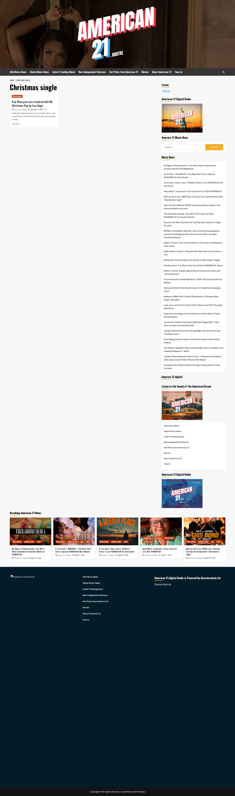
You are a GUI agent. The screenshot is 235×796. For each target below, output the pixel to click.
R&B (87, 542)
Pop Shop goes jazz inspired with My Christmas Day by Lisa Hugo (32, 104)
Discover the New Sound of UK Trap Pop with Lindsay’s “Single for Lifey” (192, 224)
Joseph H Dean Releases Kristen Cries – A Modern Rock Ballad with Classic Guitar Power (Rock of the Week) (192, 358)
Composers (147, 538)
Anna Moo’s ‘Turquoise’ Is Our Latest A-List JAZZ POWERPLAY (193, 191)
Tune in (178, 72)
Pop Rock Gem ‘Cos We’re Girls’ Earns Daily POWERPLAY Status (193, 265)
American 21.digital (20, 110)
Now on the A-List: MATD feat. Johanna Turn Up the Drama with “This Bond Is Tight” (193, 198)
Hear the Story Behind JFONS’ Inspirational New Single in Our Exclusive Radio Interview (192, 207)
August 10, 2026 (210, 558)
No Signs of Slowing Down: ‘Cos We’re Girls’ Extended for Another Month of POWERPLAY (190, 167)
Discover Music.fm (162, 584)
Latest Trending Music (63, 72)
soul (125, 542)
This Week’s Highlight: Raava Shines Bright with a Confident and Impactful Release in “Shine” (193, 349)
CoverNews (126, 791)
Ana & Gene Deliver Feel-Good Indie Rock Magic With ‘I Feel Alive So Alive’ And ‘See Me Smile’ (191, 324)
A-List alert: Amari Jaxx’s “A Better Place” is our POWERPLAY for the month (193, 184)
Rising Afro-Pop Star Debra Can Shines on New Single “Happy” (192, 260)
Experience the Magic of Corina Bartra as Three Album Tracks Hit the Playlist (192, 315)
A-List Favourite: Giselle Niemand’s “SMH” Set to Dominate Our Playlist (193, 281)
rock (38, 542)
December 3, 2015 (36, 109)
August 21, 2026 (35, 558)
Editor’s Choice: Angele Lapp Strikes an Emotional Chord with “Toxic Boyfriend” (192, 272)
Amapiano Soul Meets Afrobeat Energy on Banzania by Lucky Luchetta (192, 366)
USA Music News (18, 72)
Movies (145, 72)
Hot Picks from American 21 (123, 72)
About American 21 (161, 72)
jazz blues (158, 538)
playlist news (29, 542)
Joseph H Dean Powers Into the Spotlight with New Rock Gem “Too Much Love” (192, 332)
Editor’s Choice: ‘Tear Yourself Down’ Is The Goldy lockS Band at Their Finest (193, 244)
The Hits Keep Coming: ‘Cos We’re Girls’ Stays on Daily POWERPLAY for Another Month (189, 215)
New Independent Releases (92, 72)
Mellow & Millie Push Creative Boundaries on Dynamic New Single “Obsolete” (191, 298)
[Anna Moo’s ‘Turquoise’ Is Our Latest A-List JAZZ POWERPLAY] (161, 531)
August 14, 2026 (123, 555)
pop (82, 542)
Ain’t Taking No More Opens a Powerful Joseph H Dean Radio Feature (192, 341)
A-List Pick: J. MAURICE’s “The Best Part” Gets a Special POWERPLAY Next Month (189, 176)
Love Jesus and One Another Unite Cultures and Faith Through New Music (193, 306)
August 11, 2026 (166, 555)
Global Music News (39, 72)
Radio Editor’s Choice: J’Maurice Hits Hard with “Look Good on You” (193, 253)
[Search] (223, 72)
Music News (17, 96)
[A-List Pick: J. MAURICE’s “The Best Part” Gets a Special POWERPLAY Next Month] (74, 531)
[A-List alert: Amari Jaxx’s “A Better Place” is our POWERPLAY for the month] (117, 531)
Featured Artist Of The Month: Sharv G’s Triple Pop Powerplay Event (192, 289)
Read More (16, 124)
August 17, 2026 (79, 555)
